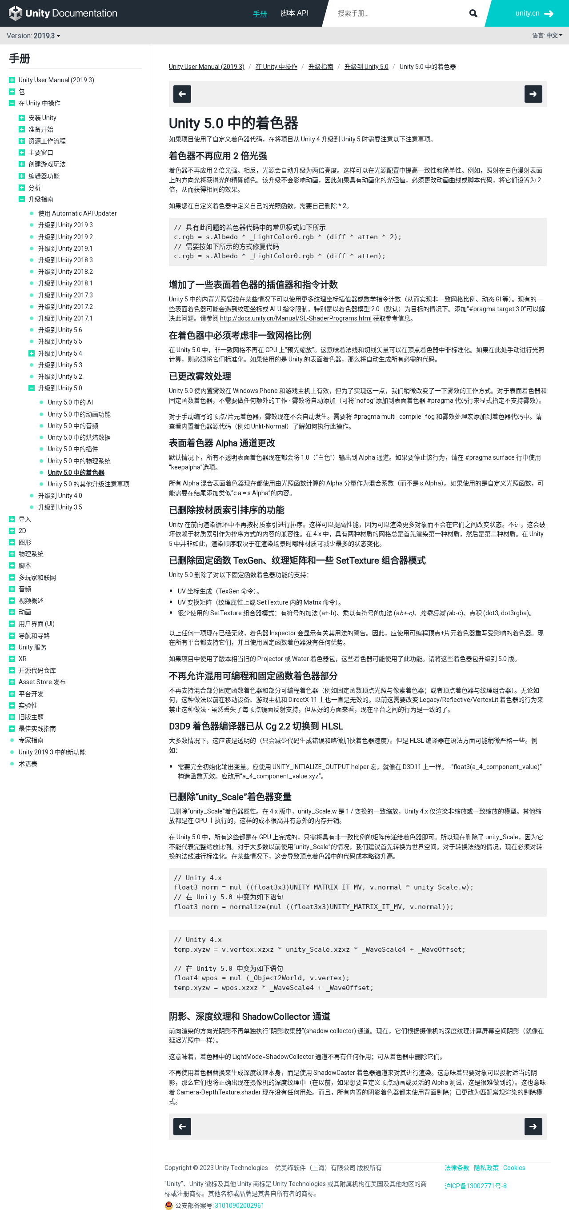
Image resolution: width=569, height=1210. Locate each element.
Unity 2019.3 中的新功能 (52, 752)
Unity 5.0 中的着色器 (76, 472)
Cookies (514, 1167)
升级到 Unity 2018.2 (65, 271)
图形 (25, 542)
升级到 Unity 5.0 (60, 388)
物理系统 (31, 553)
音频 (25, 589)
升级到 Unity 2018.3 (65, 260)
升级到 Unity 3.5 (60, 507)
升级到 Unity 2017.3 (65, 295)
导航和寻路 (34, 635)
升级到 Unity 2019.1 (65, 248)
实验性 (28, 705)
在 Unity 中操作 (39, 103)
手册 (260, 14)
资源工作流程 (47, 140)
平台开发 (31, 693)
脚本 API (295, 13)
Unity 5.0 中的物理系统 (79, 461)
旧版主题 (31, 717)
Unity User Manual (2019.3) (56, 80)
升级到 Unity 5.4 (60, 353)
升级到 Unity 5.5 (60, 341)
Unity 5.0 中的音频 (73, 425)
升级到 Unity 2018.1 (65, 283)
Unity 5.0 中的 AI (70, 402)
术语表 (28, 763)
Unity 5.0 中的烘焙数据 (79, 437)
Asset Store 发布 (42, 681)
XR (23, 658)
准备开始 (40, 129)
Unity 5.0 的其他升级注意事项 (88, 484)
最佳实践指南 (37, 728)
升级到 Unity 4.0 (60, 495)
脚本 (25, 565)
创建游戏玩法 (47, 164)
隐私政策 (486, 1167)
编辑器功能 (44, 176)
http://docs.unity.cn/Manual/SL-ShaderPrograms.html (296, 318)
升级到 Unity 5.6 (60, 329)
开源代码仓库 (37, 670)
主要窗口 (40, 152)
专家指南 (31, 740)
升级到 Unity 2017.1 (65, 318)
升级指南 (40, 199)
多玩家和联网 (37, 577)
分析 (34, 187)
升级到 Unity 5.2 (60, 376)
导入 (25, 519)
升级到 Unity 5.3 (60, 365)
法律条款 (457, 1167)
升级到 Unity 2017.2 (65, 306)
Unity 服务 (33, 647)
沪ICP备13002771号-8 (476, 1186)
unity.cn (528, 13)
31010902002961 (239, 1205)
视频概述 (31, 600)
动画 (25, 612)
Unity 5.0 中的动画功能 (79, 414)
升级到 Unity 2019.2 (65, 236)
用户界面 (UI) (37, 623)
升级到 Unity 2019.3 (65, 224)
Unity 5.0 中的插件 (73, 449)
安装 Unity (42, 117)
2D (22, 530)
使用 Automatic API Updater (77, 213)
